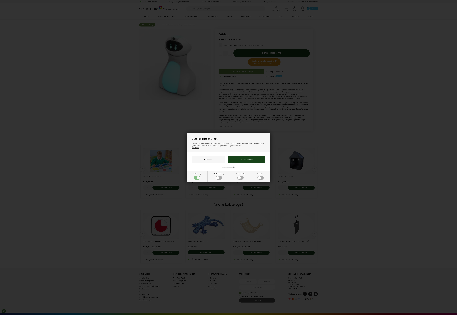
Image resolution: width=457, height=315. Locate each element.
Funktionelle (240, 174)
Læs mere (195, 148)
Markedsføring (219, 174)
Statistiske (260, 174)
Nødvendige (197, 174)
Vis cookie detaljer (228, 167)
